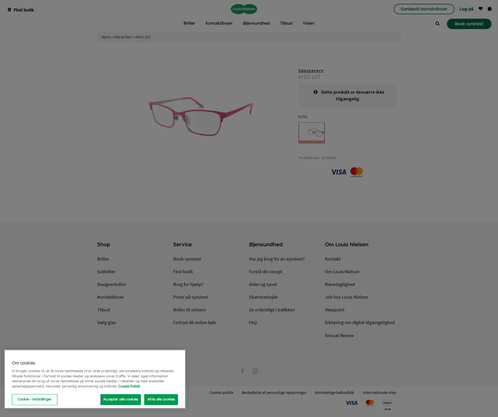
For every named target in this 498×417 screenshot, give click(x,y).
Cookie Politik (129, 386)
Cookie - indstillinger (35, 399)
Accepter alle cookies (120, 399)
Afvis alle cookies (161, 399)
